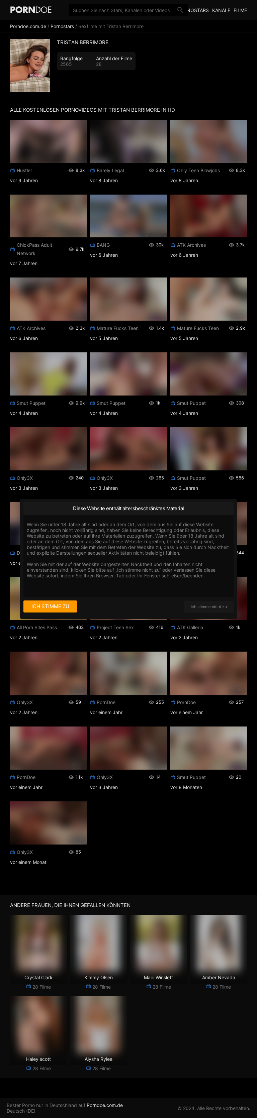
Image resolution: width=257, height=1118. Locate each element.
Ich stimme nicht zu (209, 606)
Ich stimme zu (50, 606)
